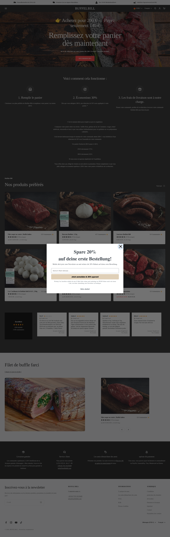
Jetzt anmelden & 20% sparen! (85, 276)
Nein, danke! (85, 289)
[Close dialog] (120, 246)
